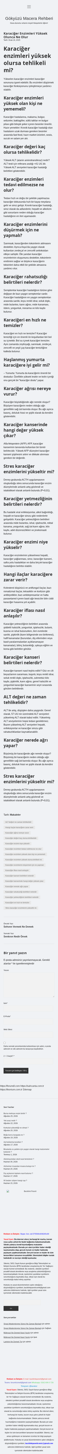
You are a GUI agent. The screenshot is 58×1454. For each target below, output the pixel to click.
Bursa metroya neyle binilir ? (15, 1113)
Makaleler (15, 814)
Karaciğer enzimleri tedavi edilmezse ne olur (23, 849)
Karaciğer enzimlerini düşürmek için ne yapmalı (24, 865)
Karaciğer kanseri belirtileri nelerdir (19, 876)
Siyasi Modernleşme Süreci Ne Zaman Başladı (22, 1324)
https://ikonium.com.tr (11, 1089)
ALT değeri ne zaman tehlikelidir (18, 822)
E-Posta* (7, 1016)
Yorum (6, 970)
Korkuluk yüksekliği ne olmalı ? (16, 1128)
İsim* (6, 1003)
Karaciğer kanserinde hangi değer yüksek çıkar (24, 881)
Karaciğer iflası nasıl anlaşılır (17, 870)
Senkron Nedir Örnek (15, 936)
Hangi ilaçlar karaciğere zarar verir (19, 827)
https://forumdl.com (10, 1086)
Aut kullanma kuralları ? (13, 1142)
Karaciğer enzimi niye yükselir (17, 844)
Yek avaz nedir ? (10, 1121)
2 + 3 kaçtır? (9, 1056)
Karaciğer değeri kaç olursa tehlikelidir (20, 838)
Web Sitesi (8, 1029)
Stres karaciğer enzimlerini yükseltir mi (20, 908)
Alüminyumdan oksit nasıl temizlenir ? (19, 1159)
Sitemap (27, 1089)
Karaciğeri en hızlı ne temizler (17, 903)
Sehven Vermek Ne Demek (18, 926)
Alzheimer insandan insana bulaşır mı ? (20, 1166)
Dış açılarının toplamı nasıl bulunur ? (18, 1173)
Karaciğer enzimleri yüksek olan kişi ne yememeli (25, 854)
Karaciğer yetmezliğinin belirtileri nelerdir (22, 897)
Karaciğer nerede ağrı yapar (16, 886)
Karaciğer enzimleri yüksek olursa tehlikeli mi (23, 860)
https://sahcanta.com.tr (32, 1086)
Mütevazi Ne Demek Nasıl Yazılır (17, 1333)
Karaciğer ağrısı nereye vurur (17, 833)
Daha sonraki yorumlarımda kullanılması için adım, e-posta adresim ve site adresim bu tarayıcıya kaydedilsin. (27, 1047)
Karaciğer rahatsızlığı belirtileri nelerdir (21, 892)
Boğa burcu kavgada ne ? (14, 1135)
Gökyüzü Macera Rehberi (29, 18)
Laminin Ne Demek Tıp (13, 1342)
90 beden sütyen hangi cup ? (15, 1181)
